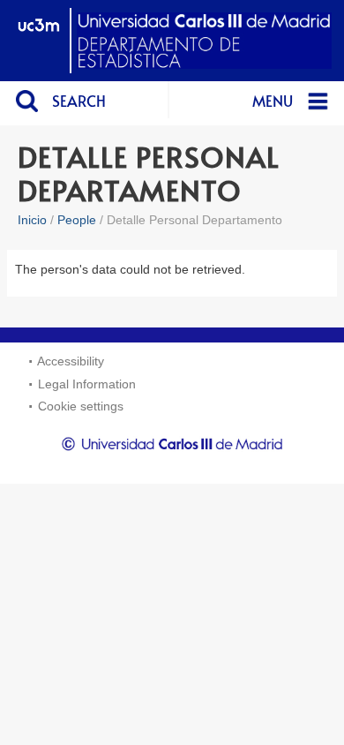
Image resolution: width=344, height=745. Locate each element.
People (76, 220)
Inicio (32, 220)
